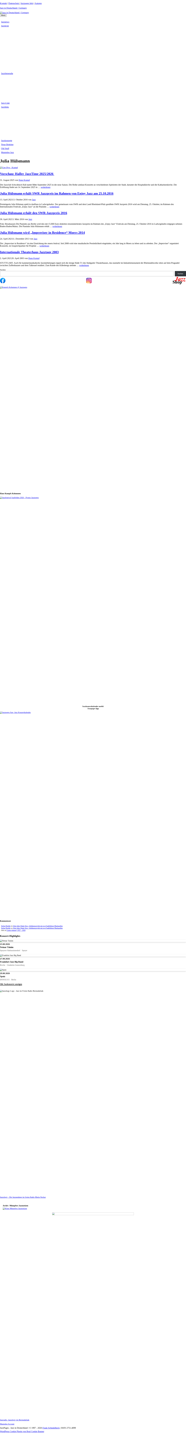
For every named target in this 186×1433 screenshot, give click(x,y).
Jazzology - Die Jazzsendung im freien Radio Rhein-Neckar (23, 1197)
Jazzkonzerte (6, 140)
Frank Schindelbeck (51, 1428)
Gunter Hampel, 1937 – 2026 (16, 930)
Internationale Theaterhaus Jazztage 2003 (29, 252)
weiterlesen (45, 187)
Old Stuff (5, 148)
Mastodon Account (7, 1424)
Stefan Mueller (6, 926)
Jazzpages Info (27, 3)
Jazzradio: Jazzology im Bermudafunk (14, 1420)
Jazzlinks (5, 107)
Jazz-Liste (5, 103)
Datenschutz (14, 3)
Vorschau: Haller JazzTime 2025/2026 (27, 174)
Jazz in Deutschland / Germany (13, 8)
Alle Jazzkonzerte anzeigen (11, 984)
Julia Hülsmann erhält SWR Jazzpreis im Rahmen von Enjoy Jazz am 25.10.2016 (56, 193)
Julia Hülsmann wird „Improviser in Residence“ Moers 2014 (42, 232)
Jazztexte (5, 26)
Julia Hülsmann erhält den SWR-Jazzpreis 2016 (33, 213)
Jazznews (5, 22)
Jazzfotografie (7, 73)
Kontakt (3, 3)
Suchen (3, 270)
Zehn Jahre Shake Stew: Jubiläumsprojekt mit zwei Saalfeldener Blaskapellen (38, 926)
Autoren (38, 3)
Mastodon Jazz (7, 152)
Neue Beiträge (7, 144)
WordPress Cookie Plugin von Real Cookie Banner (22, 1431)
